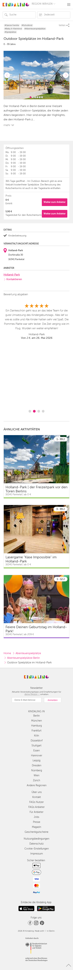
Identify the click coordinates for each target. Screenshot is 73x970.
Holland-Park (12, 274)
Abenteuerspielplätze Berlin (23, 657)
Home (7, 653)
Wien (36, 775)
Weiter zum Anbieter (55, 202)
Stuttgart (36, 745)
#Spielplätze (10, 32)
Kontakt (36, 797)
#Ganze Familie (12, 25)
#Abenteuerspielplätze (34, 29)
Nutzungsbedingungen (36, 838)
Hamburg (36, 725)
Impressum (36, 853)
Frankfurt (36, 730)
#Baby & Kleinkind (13, 29)
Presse (36, 822)
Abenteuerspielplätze (28, 653)
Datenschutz (36, 843)
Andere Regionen (36, 785)
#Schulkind (27, 25)
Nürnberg (36, 770)
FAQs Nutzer (36, 802)
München (36, 720)
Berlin (36, 715)
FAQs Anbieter (36, 807)
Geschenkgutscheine (36, 832)
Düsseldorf (37, 740)
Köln (36, 735)
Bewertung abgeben (16, 294)
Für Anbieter (36, 812)
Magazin (36, 827)
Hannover (36, 755)
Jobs (36, 817)
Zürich (36, 780)
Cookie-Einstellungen (36, 848)
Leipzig (36, 760)
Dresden (36, 765)
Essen (36, 750)
